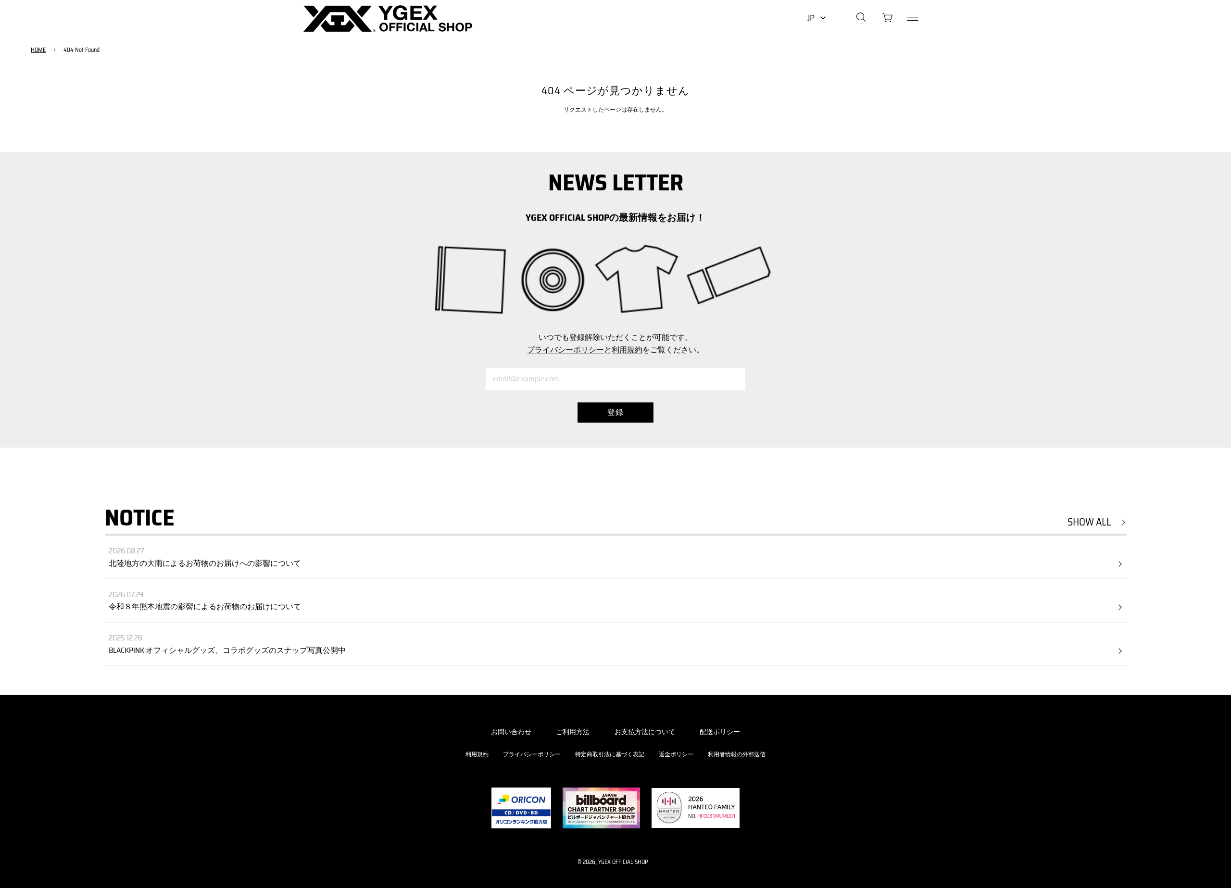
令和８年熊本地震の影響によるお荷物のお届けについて (205, 606)
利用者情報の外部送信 (737, 754)
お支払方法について (645, 731)
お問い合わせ (511, 731)
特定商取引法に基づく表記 (609, 754)
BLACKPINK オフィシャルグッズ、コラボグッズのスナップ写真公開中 (227, 650)
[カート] (887, 19)
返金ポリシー (676, 754)
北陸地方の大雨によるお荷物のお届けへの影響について (205, 563)
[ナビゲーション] (912, 18)
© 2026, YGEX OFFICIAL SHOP (613, 861)
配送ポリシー (720, 731)
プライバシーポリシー (565, 350)
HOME (38, 49)
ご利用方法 (573, 731)
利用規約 (627, 350)
